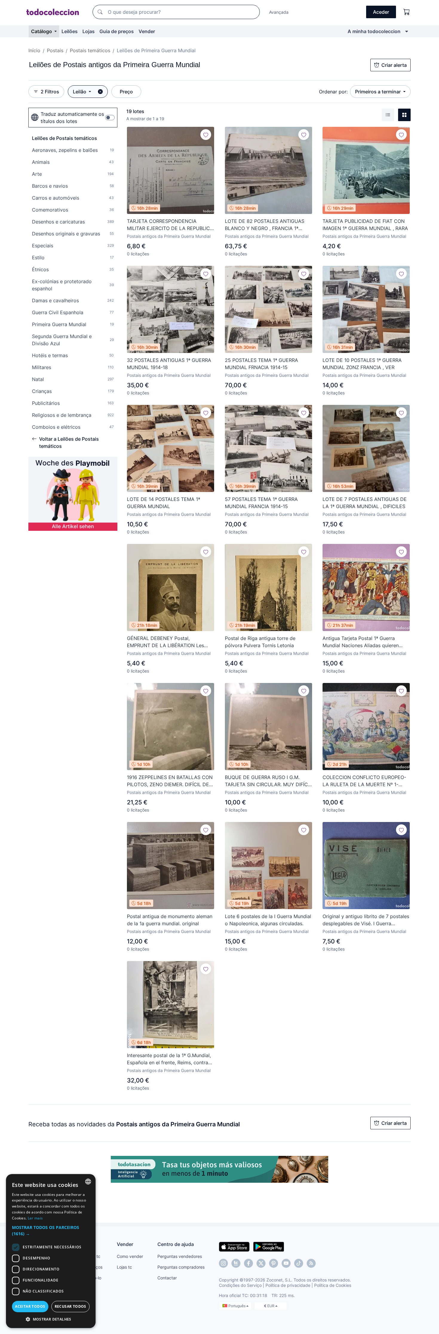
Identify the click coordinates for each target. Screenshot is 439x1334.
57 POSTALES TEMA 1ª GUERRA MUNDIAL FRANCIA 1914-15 (261, 502)
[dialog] (51, 1251)
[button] (51, 1230)
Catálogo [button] (42, 31)
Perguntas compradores (181, 1267)
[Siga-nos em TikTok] (298, 1263)
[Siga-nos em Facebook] (248, 1263)
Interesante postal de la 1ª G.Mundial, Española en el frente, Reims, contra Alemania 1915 (169, 1059)
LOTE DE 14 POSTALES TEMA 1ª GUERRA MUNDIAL (163, 502)
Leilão (80, 92)
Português (237, 1306)
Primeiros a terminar (378, 92)
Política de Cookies (332, 1285)
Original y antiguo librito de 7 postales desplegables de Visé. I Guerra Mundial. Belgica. (366, 920)
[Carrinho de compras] (406, 12)
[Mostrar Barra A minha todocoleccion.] (406, 31)
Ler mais (35, 1218)
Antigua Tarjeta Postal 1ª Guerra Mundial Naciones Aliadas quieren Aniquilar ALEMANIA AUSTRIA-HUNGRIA (361, 642)
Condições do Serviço (240, 1285)
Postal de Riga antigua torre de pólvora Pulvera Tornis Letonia (260, 641)
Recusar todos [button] (70, 1306)
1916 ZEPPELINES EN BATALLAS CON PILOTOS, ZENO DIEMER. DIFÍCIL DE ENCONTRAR (170, 781)
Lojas (88, 31)
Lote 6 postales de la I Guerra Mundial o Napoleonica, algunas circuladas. (268, 919)
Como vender (130, 1256)
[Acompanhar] (205, 134)
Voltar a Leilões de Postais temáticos (69, 442)
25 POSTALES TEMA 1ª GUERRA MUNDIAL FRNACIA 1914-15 (261, 363)
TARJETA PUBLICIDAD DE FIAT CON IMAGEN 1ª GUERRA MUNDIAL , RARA (365, 224)
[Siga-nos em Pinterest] (273, 1263)
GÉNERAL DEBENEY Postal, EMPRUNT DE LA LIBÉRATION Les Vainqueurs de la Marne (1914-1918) (167, 642)
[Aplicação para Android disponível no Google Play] (268, 1246)
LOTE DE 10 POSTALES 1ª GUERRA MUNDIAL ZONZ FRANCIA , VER (362, 363)
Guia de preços (116, 31)
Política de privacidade (287, 1285)
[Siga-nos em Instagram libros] (235, 1263)
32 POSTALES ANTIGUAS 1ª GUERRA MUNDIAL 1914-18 (169, 363)
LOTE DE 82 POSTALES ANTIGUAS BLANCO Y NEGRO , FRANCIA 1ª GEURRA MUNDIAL (264, 225)
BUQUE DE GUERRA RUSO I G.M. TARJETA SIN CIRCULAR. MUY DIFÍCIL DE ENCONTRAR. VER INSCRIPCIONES (268, 781)
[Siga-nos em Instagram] (223, 1263)
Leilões (70, 31)
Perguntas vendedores (179, 1256)
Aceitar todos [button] (30, 1306)
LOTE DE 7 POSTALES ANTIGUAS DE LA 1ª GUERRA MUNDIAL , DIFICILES (365, 502)
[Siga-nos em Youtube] (286, 1263)
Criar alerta (394, 65)
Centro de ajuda (175, 1244)
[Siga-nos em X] (261, 1263)
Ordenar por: (333, 92)
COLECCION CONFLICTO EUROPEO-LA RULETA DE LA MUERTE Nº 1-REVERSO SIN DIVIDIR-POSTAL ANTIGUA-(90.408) (364, 781)
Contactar (167, 1277)
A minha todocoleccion (374, 31)
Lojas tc (124, 1267)
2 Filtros (50, 92)
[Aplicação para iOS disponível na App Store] (234, 1246)
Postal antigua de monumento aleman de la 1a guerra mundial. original (169, 919)
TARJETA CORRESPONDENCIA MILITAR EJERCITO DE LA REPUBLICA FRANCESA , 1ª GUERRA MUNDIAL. (170, 225)
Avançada (278, 12)
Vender (147, 31)
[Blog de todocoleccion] (311, 1263)
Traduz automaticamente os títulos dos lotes (72, 117)
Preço (126, 92)
